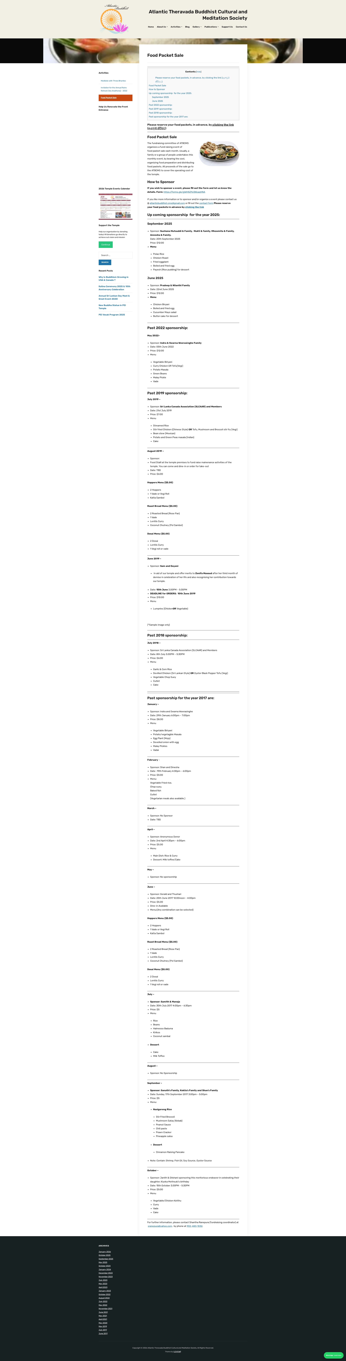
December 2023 (106, 1273)
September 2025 (160, 97)
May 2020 (103, 1323)
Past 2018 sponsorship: (160, 112)
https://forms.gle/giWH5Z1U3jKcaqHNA (184, 192)
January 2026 (105, 1252)
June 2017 (103, 1333)
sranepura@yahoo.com (160, 1226)
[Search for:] (115, 255)
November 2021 (105, 1308)
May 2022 (103, 1305)
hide (199, 71)
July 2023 (103, 1280)
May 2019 (103, 1326)
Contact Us (241, 27)
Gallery (196, 27)
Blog (187, 27)
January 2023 (105, 1291)
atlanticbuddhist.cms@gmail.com (167, 203)
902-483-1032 (194, 1226)
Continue (105, 244)
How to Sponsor (157, 89)
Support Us (227, 27)
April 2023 (103, 1287)
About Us (161, 27)
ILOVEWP (177, 1352)
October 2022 (104, 1294)
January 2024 (105, 1269)
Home (151, 27)
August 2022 (104, 1298)
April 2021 (103, 1319)
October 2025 (104, 1255)
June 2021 (103, 1312)
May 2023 (103, 1284)
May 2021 (103, 1316)
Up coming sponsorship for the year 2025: (170, 93)
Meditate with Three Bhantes (113, 81)
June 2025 (157, 101)
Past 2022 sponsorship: (160, 105)
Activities (175, 27)
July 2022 (103, 1301)
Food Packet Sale (157, 85)
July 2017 (103, 1330)
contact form (206, 203)
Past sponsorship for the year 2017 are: (168, 116)
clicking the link (194, 207)
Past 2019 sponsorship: (160, 109)
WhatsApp (329, 1355)
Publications (210, 27)
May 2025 (103, 1262)
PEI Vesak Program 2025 (112, 314)
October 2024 (105, 1266)
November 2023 (106, 1277)
